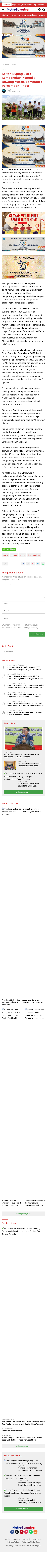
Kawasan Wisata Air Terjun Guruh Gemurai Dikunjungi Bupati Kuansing (29, 1484)
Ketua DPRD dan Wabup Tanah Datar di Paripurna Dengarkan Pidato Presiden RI (11, 1202)
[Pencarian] (43, 9)
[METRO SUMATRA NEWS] (17, 9)
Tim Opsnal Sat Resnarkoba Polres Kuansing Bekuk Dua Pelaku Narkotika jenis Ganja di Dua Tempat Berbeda (23, 1423)
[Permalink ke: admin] (4, 91)
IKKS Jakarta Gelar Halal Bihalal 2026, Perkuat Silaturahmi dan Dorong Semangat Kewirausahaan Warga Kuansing (29, 784)
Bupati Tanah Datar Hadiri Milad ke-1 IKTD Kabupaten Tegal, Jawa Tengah (21, 755)
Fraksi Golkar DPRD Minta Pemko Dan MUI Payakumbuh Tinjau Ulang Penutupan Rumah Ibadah (25, 695)
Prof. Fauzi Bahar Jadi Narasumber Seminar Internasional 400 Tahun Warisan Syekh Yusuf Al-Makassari (22, 1002)
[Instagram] (26, 1532)
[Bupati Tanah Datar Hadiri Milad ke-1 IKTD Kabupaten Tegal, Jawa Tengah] (23, 738)
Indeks (7, 1539)
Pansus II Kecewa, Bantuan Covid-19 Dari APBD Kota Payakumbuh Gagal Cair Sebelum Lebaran (26, 677)
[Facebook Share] (23, 563)
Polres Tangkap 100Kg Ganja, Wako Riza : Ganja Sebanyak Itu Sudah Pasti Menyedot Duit (22, 1438)
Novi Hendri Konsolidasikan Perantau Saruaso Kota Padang (29, 764)
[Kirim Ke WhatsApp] (43, 563)
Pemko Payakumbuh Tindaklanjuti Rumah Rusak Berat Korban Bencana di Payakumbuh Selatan (29, 1501)
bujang (14, 555)
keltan (22, 555)
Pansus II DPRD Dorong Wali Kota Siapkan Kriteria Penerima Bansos (25, 713)
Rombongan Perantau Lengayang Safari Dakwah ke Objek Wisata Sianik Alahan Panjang (30, 1469)
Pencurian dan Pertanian (12, 1431)
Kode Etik (26, 1539)
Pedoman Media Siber (31, 1542)
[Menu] (3, 9)
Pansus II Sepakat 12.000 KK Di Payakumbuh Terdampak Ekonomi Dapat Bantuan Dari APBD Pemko (26, 686)
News (4, 70)
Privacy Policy (13, 1542)
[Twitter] (17, 1532)
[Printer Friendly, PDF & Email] (9, 549)
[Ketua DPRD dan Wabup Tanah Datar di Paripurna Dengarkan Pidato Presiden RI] (12, 1103)
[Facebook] (12, 1532)
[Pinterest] (22, 1532)
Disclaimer (37, 1539)
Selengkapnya (22, 792)
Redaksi (16, 1539)
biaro (5, 555)
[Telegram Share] (38, 563)
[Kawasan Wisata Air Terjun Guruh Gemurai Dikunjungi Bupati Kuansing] (23, 1477)
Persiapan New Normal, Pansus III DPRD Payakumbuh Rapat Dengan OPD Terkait (25, 668)
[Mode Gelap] (39, 9)
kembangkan (34, 555)
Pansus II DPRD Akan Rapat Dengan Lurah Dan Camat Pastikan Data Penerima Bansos (26, 704)
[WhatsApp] (31, 1532)
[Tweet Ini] (28, 563)
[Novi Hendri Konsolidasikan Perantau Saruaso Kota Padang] (10, 765)
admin (9, 90)
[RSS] (35, 1532)
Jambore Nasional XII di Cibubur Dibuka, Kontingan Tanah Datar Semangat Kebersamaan (35, 1202)
